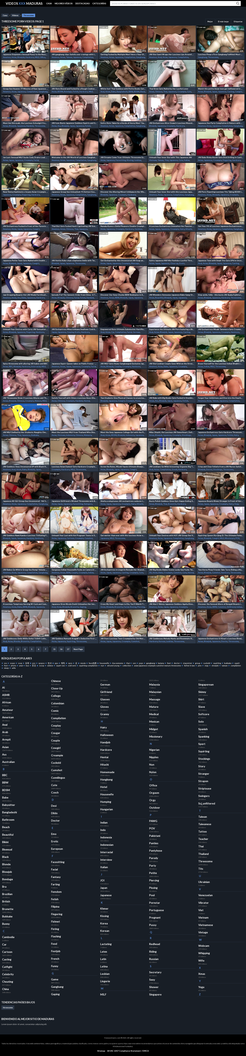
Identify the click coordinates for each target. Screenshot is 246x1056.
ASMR (6, 694)
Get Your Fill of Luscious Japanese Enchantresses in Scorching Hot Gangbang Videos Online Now (220, 226)
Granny (104, 714)
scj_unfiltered (206, 803)
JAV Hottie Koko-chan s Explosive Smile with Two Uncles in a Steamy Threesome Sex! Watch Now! (74, 260)
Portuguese (156, 910)
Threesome (28, 15)
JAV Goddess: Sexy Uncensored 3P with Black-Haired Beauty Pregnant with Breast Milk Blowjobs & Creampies (25, 466)
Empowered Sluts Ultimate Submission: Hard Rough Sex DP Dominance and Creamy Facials (123, 329)
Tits (200, 868)
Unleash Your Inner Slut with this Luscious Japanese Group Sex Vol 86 (171, 192)
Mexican (154, 721)
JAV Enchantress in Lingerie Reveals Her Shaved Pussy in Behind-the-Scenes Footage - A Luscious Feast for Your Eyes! (123, 570)
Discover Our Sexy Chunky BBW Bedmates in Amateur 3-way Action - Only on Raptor (123, 295)
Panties (153, 843)
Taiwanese (204, 824)
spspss (41, 663)
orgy (207, 665)
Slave (201, 706)
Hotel (103, 787)
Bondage (68, 91)
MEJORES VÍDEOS (63, 3)
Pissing (153, 887)
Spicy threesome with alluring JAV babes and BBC (25, 363)
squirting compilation (88, 665)
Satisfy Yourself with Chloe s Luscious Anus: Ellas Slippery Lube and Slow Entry (74, 398)
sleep (6, 668)
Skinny (202, 692)
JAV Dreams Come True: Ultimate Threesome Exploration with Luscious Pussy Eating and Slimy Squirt (123, 157)
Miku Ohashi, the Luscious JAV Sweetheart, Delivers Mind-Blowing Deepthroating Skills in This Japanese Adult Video (171, 432)
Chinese (158, 91)
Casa (5, 15)
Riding (153, 951)
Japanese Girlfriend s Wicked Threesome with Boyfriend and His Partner (74, 501)
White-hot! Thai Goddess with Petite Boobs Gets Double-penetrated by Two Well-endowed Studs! (123, 89)
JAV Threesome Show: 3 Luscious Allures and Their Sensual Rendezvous (25, 398)
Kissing (130, 160)
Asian (14, 57)
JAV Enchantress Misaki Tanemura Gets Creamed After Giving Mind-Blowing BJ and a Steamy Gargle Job (220, 329)
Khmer (104, 908)
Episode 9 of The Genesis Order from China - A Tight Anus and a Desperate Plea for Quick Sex (74, 295)
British (6, 901)
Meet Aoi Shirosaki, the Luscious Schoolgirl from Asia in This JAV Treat (25, 123)
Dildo (54, 813)
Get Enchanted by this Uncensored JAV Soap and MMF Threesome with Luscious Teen (123, 260)
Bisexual (7, 849)
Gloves (104, 706)
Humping (105, 801)
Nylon (152, 772)
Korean (162, 641)
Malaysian (155, 692)
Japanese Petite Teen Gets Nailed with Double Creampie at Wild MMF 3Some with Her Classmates (25, 260)
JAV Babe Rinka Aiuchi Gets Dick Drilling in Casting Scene (220, 157)
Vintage (203, 932)
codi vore (72, 665)
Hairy (182, 229)
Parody (153, 858)
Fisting (55, 929)
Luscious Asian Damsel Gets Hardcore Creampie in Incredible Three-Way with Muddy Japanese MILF (74, 466)
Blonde (17, 641)
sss (5, 663)
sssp (20, 663)
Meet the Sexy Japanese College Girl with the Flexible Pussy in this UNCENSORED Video (123, 432)
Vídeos (15, 15)
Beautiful (159, 298)
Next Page (78, 649)
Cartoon (70, 538)
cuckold (206, 663)
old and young (113, 665)
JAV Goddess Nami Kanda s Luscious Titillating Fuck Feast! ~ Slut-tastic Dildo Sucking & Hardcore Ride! (25, 535)
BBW (131, 91)
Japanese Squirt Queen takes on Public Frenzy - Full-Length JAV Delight (74, 363)
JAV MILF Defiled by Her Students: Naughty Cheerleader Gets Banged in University (25, 432)
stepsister (187, 663)
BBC (11, 366)
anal (21, 665)
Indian (206, 366)
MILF (37, 57)
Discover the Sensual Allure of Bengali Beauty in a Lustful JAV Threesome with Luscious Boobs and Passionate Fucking (220, 604)
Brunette (172, 504)
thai (128, 663)
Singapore (155, 994)
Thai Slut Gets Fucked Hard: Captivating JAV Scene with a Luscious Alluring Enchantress (74, 226)
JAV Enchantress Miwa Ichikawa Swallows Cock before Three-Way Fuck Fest (74, 329)
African (6, 702)
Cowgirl (238, 91)
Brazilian (7, 894)
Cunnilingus (58, 777)
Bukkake (35, 435)
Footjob (55, 951)
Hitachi (188, 229)
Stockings (186, 435)
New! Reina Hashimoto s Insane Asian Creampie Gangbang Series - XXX (25, 192)
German (136, 332)
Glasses (105, 699)
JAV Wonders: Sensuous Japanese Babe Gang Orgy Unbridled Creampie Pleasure (171, 295)
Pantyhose (155, 850)
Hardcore (29, 57)
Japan (214, 91)
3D (150, 572)
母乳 (63, 663)
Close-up (174, 263)
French (55, 958)
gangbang (150, 663)
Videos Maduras (24, 3)
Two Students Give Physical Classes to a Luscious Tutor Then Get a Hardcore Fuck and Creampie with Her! (123, 398)
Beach (6, 827)
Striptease (204, 788)
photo (13, 665)
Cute (189, 91)
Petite (153, 873)
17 (68, 649)
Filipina (55, 906)
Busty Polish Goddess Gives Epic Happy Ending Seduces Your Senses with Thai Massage (171, 501)
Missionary (230, 538)
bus (27, 665)
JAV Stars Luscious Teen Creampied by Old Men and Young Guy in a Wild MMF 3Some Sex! (123, 638)
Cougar (55, 733)
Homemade (107, 772)
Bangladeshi (122, 91)
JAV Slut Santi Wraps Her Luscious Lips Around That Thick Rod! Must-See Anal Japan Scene (171, 54)
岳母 (27, 663)
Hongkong (106, 779)
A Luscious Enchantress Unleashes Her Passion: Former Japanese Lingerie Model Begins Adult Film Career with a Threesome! (171, 226)
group (197, 663)
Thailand (203, 853)
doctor (177, 663)
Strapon (203, 781)
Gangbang (140, 57)
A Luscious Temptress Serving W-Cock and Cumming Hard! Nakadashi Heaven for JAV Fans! (25, 604)
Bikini (5, 842)
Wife (201, 960)
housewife (104, 663)
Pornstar (154, 902)
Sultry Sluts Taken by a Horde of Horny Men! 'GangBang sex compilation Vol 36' (123, 123)
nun (102, 665)
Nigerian (154, 749)
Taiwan (69, 57)
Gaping (83, 607)
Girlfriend (231, 607)
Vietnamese (205, 925)
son (134, 663)
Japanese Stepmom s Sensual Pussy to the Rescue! (25, 54)
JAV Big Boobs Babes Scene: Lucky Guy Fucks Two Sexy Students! (171, 570)
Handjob (30, 126)
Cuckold (56, 762)
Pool (152, 895)
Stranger (203, 773)
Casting (230, 91)
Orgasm (154, 792)
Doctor (209, 469)
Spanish (203, 729)
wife (14, 668)
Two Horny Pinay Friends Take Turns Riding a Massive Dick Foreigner (220, 570)
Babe (113, 91)
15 (54, 649)
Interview (106, 859)
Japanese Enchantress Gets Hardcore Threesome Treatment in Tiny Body (220, 432)
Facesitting (121, 160)
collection (126, 665)
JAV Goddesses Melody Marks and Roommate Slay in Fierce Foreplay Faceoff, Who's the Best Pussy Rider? (171, 638)
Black (142, 91)
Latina (104, 966)
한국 (50, 663)
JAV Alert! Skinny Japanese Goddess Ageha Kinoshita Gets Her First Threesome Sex (171, 604)
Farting (55, 884)
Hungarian (106, 809)
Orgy (236, 504)
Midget (153, 729)
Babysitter (8, 804)
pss (33, 663)
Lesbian (137, 160)
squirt (237, 663)
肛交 (34, 665)
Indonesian (106, 844)
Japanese (77, 57)
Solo (201, 721)
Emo (53, 834)
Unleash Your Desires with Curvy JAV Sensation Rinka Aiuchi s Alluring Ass (25, 329)
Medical (154, 714)
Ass (59, 126)
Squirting (71, 641)
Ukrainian (204, 882)
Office (42, 57)
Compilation (87, 57)
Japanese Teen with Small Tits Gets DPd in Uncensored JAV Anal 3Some (220, 260)
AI (3, 687)
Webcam (203, 945)
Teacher (203, 838)
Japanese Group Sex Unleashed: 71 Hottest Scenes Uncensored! (74, 192)
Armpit (6, 739)
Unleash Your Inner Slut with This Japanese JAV (170, 157)
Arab (5, 732)
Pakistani (154, 835)
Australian (8, 761)
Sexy (152, 979)
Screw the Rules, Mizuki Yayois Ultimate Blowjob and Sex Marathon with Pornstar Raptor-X (123, 466)
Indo (103, 830)
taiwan (225, 665)
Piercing (141, 607)
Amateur (7, 57)
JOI (102, 880)
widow (50, 665)
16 (61, 649)
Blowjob (21, 57)
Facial (36, 160)
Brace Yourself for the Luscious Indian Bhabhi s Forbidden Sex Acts (220, 363)
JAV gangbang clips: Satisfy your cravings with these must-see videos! (74, 54)
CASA (49, 3)
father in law (189, 665)
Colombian (57, 703)
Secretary (155, 972)
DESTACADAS (82, 3)
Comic (55, 710)
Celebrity (8, 974)
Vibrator (203, 902)
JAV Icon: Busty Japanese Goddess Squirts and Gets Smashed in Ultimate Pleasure (74, 123)
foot (6, 665)
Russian (153, 959)
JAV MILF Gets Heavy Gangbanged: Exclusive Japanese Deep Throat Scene (123, 363)
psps (141, 663)
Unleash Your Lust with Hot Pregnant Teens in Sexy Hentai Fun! (74, 535)
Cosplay (70, 332)
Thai (165, 91)
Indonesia (70, 435)
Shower (154, 987)
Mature (38, 401)
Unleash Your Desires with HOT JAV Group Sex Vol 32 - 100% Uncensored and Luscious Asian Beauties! (171, 535)
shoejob (215, 665)
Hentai (87, 401)
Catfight (7, 966)
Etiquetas (238, 21)
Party (152, 865)
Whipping (204, 953)
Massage (135, 263)
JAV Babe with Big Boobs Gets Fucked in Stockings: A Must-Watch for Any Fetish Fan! (171, 398)
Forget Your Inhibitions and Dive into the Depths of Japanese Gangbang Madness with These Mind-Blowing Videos (220, 398)
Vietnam (153, 160)
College (56, 695)
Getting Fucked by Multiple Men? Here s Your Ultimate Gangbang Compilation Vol (123, 54)
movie (83, 663)
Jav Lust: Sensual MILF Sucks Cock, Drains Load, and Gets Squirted (25, 157)
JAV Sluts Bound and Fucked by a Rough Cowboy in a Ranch (74, 89)
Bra (4, 886)
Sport (201, 743)
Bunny (6, 923)
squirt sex (60, 665)
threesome (8, 1007)
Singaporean (206, 684)
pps (56, 663)
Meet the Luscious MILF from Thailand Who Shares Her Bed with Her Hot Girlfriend (74, 432)
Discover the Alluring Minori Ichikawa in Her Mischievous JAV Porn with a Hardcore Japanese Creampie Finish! (123, 192)
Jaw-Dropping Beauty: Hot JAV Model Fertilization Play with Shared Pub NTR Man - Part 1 (25, 295)
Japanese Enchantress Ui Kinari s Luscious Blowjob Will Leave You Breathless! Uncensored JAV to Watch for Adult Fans (220, 638)
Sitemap (101, 1051)
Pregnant (155, 917)
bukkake (227, 663)
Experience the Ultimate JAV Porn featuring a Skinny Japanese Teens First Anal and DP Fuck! (171, 329)
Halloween (106, 735)
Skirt (201, 699)
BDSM (60, 91)
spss (70, 663)
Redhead (154, 944)
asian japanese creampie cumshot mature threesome (157, 665)
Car (112, 332)
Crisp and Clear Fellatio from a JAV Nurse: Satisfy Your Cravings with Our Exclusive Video (220, 466)
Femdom (56, 891)
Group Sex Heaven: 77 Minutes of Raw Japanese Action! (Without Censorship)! (25, 89)
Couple (74, 572)
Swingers (88, 504)
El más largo (223, 21)
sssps (12, 663)
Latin (103, 959)
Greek (174, 469)
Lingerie (105, 981)
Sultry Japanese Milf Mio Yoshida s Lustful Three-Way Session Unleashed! (171, 260)
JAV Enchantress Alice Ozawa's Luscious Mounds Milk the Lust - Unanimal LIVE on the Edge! (171, 123)
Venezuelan (205, 895)
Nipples (153, 757)
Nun (151, 764)
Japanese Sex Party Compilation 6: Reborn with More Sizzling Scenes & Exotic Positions (220, 123)
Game (54, 979)
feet (169, 663)
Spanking (203, 736)
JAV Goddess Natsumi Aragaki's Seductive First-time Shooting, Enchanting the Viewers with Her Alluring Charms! (74, 638)
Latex (103, 951)
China (5, 989)
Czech (55, 792)
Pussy (137, 401)
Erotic (182, 263)
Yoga (201, 987)
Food (54, 943)
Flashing (56, 936)
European (57, 848)
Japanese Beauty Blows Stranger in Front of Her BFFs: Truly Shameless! (220, 501)
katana (161, 663)
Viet (200, 910)
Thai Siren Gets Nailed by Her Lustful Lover (168, 89)
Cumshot (89, 538)
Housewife (107, 794)
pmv (200, 665)
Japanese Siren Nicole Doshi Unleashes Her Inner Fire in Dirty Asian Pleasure (74, 604)
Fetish (75, 91)
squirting (217, 663)
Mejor (210, 21)
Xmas (201, 973)
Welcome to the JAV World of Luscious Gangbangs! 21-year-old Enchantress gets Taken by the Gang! (74, 157)
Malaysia (88, 435)
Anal (160, 57)
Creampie (181, 91)
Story (201, 766)
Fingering (227, 160)
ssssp (41, 665)
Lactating (106, 944)
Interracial (36, 366)
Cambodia (8, 937)
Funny (54, 966)
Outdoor (138, 229)
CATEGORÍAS (99, 3)
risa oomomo (117, 663)
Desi (54, 805)
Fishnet (55, 921)
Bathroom (8, 819)
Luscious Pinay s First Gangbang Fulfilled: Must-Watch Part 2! (220, 54)
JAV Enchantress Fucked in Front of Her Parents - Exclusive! (25, 226)
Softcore (203, 714)
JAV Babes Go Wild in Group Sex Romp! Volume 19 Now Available (25, 570)
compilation (236, 665)
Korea (104, 923)
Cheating (7, 981)
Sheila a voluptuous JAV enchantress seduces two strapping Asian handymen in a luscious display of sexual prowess (123, 501)
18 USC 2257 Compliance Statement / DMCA (128, 1051)
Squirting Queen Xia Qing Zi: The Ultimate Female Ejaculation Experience (220, 535)
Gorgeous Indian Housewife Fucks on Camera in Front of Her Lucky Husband (74, 570)
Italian (187, 160)
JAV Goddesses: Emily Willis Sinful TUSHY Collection (25, 638)
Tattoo (202, 831)
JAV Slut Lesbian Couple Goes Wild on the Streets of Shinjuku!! (171, 363)
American (8, 717)
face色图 (93, 663)
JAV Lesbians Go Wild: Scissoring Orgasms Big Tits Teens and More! (171, 466)
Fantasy (56, 877)
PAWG (153, 821)
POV (237, 538)
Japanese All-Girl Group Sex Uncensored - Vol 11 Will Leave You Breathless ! (25, 501)
